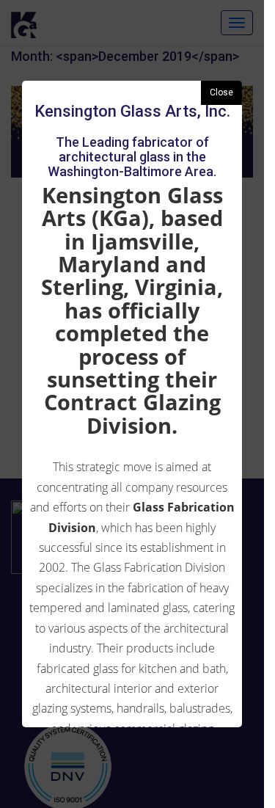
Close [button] (221, 92)
